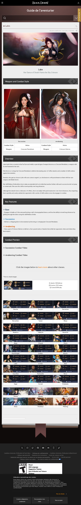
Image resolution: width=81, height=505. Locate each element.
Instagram (27, 448)
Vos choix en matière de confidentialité (48, 459)
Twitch (33, 448)
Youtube (43, 448)
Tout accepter (59, 500)
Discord (48, 448)
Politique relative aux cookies (28, 459)
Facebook (38, 448)
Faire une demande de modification (14, 419)
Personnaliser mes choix (39, 500)
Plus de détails (60, 494)
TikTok (59, 448)
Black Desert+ (54, 448)
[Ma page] (78, 3)
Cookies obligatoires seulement (22, 500)
